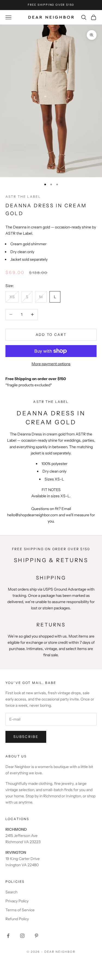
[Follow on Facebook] (8, 935)
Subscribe (25, 736)
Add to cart (51, 334)
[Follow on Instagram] (22, 935)
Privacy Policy (17, 901)
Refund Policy (17, 918)
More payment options (51, 363)
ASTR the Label (23, 197)
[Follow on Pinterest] (36, 935)
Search (11, 892)
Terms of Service (20, 909)
